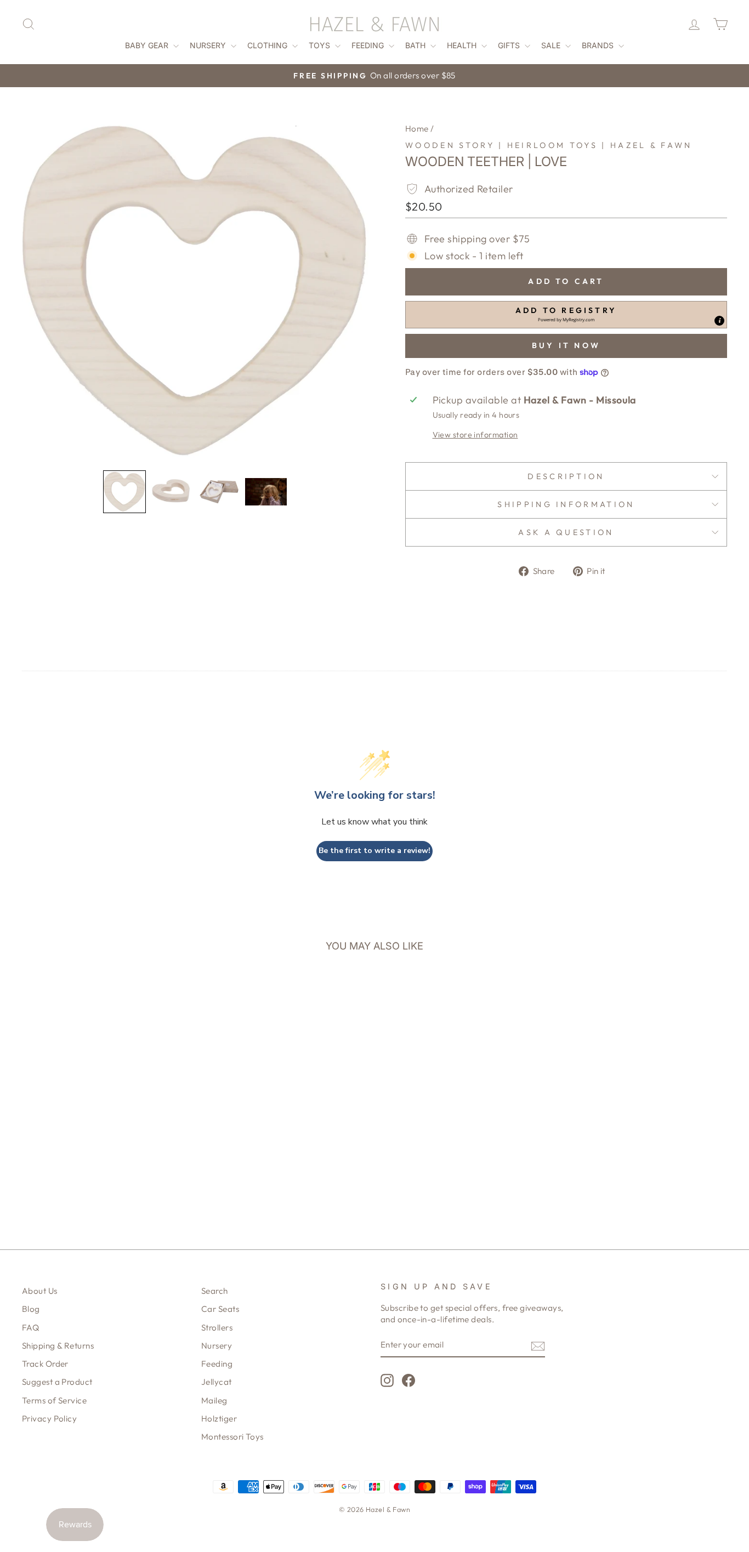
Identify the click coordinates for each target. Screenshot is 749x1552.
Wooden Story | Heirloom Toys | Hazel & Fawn (549, 145)
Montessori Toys (232, 1436)
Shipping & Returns (58, 1345)
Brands (599, 45)
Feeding (368, 45)
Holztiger (219, 1418)
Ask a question (566, 532)
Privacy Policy (49, 1418)
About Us (40, 1291)
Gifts (510, 45)
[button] (124, 491)
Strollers (216, 1327)
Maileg (214, 1400)
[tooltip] (719, 321)
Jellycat (216, 1382)
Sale (552, 45)
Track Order (45, 1363)
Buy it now (566, 345)
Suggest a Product (57, 1382)
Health (463, 45)
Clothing (268, 45)
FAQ (30, 1327)
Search (214, 1291)
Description (566, 476)
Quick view (105, 1132)
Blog (31, 1309)
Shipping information (565, 504)
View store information (475, 435)
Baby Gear (148, 45)
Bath (416, 45)
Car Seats (220, 1309)
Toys (320, 45)
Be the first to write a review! (374, 850)
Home (417, 128)
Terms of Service (54, 1400)
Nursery (209, 45)
